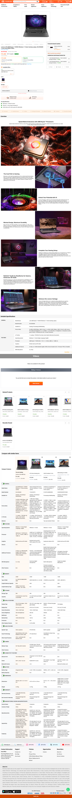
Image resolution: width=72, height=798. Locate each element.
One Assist (17, 756)
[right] (69, 392)
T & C (30, 752)
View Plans (29, 64)
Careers (45, 752)
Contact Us (17, 752)
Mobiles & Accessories (4, 5)
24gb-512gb (4, 86)
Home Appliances (43, 5)
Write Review (36, 383)
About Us (59, 752)
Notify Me (36, 796)
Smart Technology (53, 5)
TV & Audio (25, 5)
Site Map (17, 754)
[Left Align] (38, 2)
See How (4, 61)
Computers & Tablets (16, 5)
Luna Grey (3, 82)
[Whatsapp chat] (67, 789)
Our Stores (59, 754)
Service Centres (60, 756)
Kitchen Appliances (33, 5)
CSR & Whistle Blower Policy (35, 756)
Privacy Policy (32, 754)
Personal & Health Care (65, 5)
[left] (65, 392)
